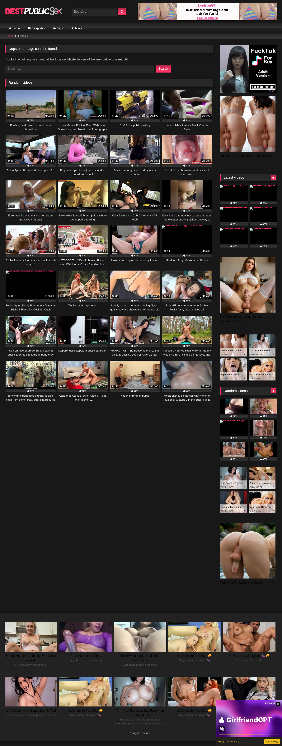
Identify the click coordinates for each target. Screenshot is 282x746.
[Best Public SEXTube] (33, 11)
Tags (60, 28)
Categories (38, 28)
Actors (78, 28)
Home (16, 28)
